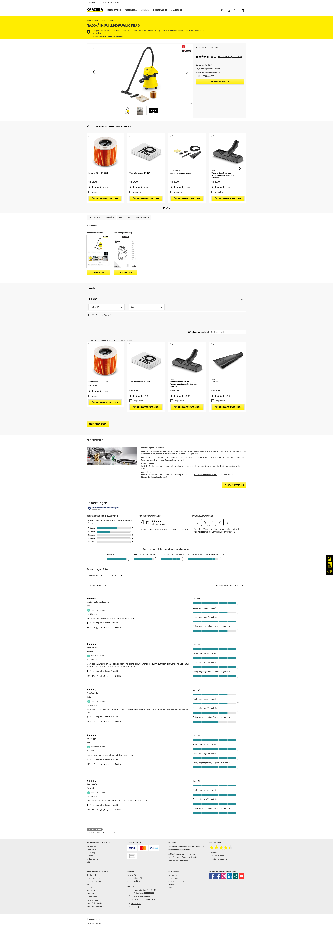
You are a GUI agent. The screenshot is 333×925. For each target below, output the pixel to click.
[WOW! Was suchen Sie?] (221, 10)
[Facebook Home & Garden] (212, 876)
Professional (131, 10)
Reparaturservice (93, 878)
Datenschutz (173, 878)
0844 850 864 (145, 896)
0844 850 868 (149, 893)
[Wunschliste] (235, 10)
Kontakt (90, 887)
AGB (88, 862)
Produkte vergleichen (199, 332)
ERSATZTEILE (124, 217)
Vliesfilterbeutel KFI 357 (139, 173)
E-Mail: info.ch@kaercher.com (208, 72)
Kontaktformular (220, 82)
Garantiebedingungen (174, 460)
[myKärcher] (228, 10)
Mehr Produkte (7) (97, 424)
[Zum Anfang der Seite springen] (326, 920)
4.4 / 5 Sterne (214, 853)
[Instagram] (223, 876)
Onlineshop (176, 10)
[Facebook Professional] (218, 876)
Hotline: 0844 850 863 (205, 76)
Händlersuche (92, 875)
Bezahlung (91, 853)
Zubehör (109, 217)
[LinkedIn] (229, 876)
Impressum (172, 875)
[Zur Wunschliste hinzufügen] (92, 49)
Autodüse (215, 382)
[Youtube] (241, 876)
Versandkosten (92, 846)
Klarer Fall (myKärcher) (95, 881)
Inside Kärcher (160, 10)
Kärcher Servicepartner (226, 466)
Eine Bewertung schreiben (230, 56)
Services (145, 10)
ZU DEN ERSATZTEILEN (234, 485)
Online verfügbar (104, 315)
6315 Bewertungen (216, 856)
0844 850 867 (151, 899)
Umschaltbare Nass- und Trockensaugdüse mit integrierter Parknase (225, 175)
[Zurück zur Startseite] (96, 10)
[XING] (235, 876)
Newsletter (91, 891)
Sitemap (171, 884)
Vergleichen (97, 192)
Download (99, 272)
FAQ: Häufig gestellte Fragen (208, 69)
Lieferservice (91, 850)
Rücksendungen (93, 859)
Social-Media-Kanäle (94, 903)
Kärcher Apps (92, 897)
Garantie (90, 856)
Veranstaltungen (93, 894)
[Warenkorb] (242, 10)
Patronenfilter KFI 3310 (98, 173)
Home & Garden (114, 10)
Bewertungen (142, 217)
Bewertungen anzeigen (218, 859)
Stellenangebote (93, 900)
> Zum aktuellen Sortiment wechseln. (108, 37)
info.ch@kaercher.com (141, 907)
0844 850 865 (136, 904)
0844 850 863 (151, 890)
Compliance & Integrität (96, 906)
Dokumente (94, 217)
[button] (93, 72)
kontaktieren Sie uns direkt (205, 475)
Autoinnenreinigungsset (180, 173)
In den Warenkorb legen (106, 198)
